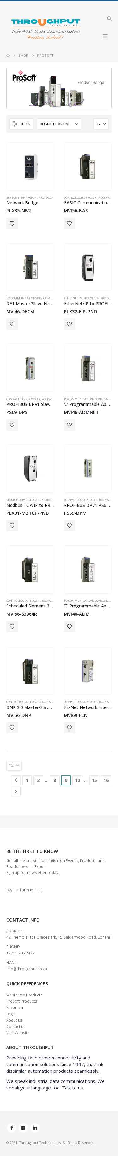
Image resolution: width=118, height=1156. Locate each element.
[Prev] (16, 780)
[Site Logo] (45, 29)
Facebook (11, 1128)
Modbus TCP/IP (16, 500)
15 (94, 780)
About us (14, 1020)
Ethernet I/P (15, 198)
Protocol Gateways (53, 198)
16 (106, 780)
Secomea (14, 1007)
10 (77, 780)
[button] (109, 18)
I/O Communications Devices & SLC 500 (33, 298)
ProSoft (31, 198)
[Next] (16, 791)
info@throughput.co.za (26, 968)
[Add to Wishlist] (12, 223)
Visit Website (18, 1032)
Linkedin (35, 1128)
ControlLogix (74, 198)
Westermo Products (24, 994)
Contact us (15, 1026)
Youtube (23, 1128)
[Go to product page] (30, 166)
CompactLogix (16, 399)
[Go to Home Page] (8, 55)
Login (11, 1013)
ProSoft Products (21, 1001)
